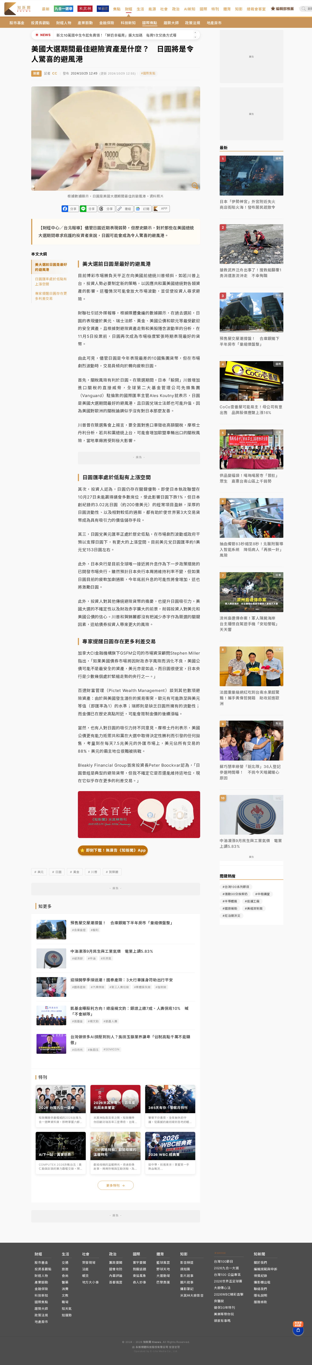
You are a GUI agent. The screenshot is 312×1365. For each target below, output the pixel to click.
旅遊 (65, 1269)
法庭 (85, 1269)
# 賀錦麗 (112, 872)
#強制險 (161, 987)
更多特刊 (115, 1185)
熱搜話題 (139, 1269)
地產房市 (214, 23)
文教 (65, 1295)
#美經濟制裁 (254, 908)
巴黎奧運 (163, 1282)
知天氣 (67, 1309)
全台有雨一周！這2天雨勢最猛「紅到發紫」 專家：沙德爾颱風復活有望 (113, 35)
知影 (239, 9)
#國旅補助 (230, 908)
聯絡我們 (260, 1289)
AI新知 (189, 9)
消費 (65, 1289)
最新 (46, 9)
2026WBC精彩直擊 (229, 1294)
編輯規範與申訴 (265, 1269)
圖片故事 (187, 1282)
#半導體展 (230, 901)
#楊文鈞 (93, 1021)
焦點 (117, 9)
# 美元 (39, 872)
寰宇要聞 (139, 1263)
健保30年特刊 (224, 1308)
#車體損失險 (142, 987)
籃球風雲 (163, 1263)
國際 (203, 9)
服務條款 (260, 1302)
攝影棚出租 (262, 1282)
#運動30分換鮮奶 (235, 894)
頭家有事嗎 (222, 1321)
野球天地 (163, 1269)
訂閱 (146, 209)
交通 (65, 1263)
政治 (176, 9)
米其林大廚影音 (192, 1295)
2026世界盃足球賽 (228, 1281)
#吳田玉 (93, 1049)
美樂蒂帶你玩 (224, 1314)
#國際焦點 (148, 73)
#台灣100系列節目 (236, 887)
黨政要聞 (115, 1263)
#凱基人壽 (110, 1021)
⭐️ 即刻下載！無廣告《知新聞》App (113, 850)
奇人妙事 (139, 1282)
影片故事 (187, 1276)
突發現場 (89, 1263)
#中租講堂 (262, 894)
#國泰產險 (79, 987)
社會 (164, 9)
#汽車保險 (97, 987)
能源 (152, 9)
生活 (140, 9)
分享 (73, 209)
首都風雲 (115, 1282)
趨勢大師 (171, 23)
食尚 (65, 1276)
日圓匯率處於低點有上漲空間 (51, 281)
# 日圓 (57, 872)
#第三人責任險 (119, 987)
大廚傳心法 (222, 1288)
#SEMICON (111, 1049)
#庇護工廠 (252, 901)
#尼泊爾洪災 (231, 915)
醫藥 (65, 1282)
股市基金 (17, 23)
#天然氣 (106, 958)
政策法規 (192, 23)
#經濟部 (77, 958)
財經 (129, 9)
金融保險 (106, 23)
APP (164, 208)
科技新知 (128, 23)
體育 (227, 9)
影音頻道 (187, 1263)
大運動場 (163, 1276)
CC (54, 73)
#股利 (94, 930)
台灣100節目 (223, 1261)
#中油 (92, 958)
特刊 (215, 9)
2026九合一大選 (226, 1268)
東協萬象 (139, 1276)
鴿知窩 (185, 1269)
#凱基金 (77, 1021)
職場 (65, 1302)
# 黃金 (74, 872)
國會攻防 (115, 1269)
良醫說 (219, 1301)
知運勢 (67, 1315)
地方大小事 (90, 1282)
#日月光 (77, 1049)
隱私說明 (260, 1295)
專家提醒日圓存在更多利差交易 (51, 296)
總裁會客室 (256, 9)
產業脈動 (85, 23)
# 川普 (92, 872)
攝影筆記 (187, 1289)
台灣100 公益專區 (227, 1275)
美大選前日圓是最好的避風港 (51, 267)
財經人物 (63, 23)
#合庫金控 (79, 930)
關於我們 (260, 1263)
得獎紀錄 (260, 1276)
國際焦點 (149, 23)
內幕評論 (115, 1276)
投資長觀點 (40, 23)
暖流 (85, 1276)
